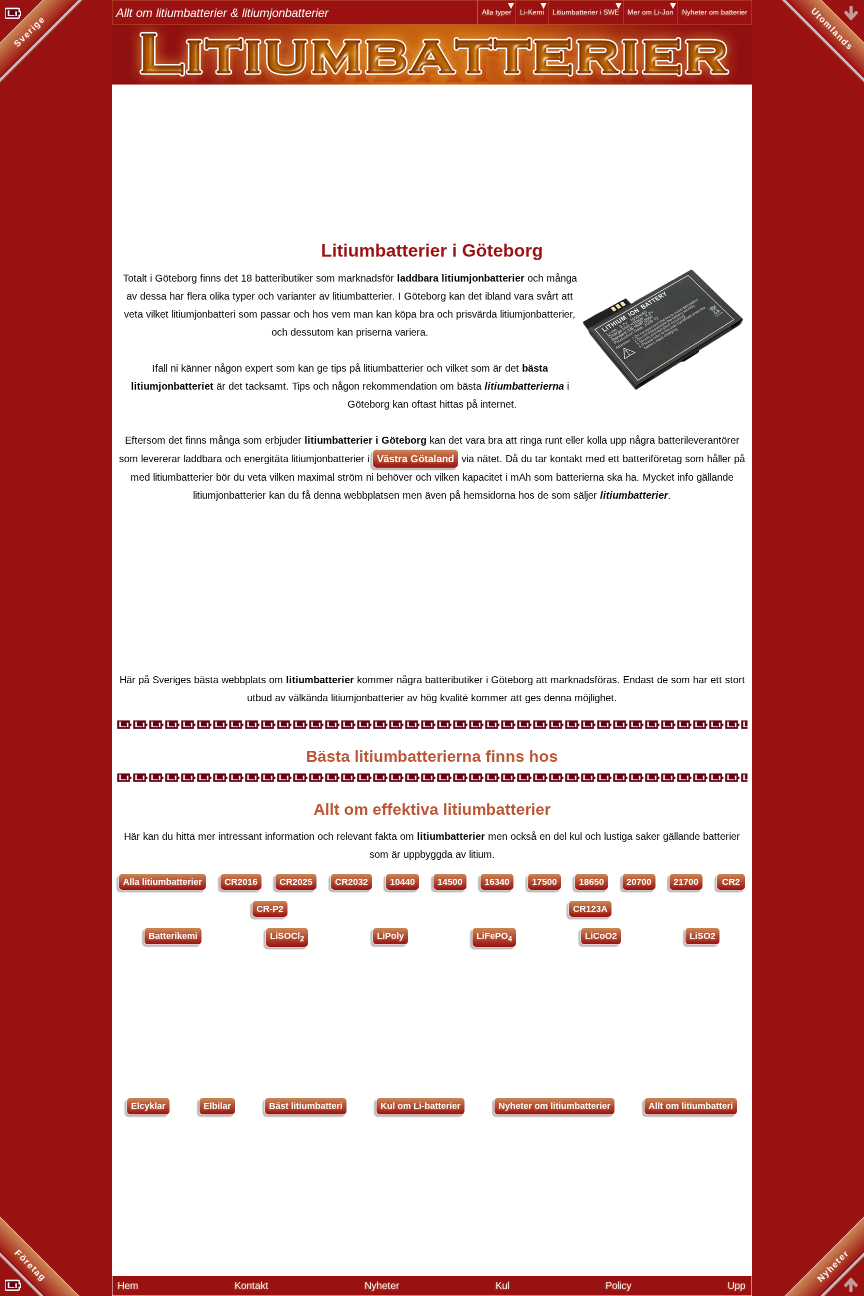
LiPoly (390, 936)
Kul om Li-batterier (420, 1106)
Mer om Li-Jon (651, 12)
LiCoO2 (601, 936)
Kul (503, 1285)
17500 (544, 882)
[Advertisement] (432, 155)
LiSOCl (287, 937)
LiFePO (494, 937)
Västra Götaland (415, 458)
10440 (402, 882)
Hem (128, 1285)
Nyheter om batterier (715, 12)
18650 (591, 882)
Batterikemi (173, 936)
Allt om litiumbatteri (690, 1106)
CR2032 (351, 882)
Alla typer (497, 12)
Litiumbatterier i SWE (585, 12)
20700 (639, 882)
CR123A (590, 909)
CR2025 (296, 882)
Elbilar (217, 1106)
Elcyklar (148, 1106)
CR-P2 (270, 909)
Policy (619, 1285)
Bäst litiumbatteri (305, 1106)
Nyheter (382, 1285)
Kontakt (251, 1285)
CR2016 (241, 882)
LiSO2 (703, 936)
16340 (497, 882)
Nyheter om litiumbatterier (554, 1106)
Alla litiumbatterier (162, 882)
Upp (737, 1285)
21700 (686, 882)
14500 (450, 882)
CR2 (731, 882)
